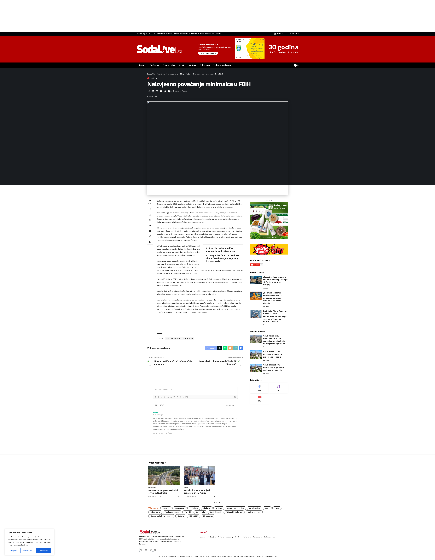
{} (183, 397)
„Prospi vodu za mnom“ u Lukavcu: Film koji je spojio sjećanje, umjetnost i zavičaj (275, 281)
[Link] (180, 396)
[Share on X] (153, 91)
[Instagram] (296, 33)
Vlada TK (206, 508)
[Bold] (155, 396)
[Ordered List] (167, 396)
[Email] (161, 91)
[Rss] (298, 33)
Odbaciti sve (27, 551)
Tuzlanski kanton (187, 338)
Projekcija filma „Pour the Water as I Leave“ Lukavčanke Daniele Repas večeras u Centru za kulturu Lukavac (275, 316)
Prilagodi (14, 551)
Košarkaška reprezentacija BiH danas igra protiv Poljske (197, 491)
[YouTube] (293, 33)
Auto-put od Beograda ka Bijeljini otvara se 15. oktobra (163, 491)
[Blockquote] (174, 396)
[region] (29, 542)
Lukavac (169, 33)
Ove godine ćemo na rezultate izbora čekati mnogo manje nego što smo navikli (222, 258)
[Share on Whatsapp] (157, 91)
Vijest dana (155, 512)
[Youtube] (259, 399)
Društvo (176, 33)
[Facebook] (291, 33)
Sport (186, 487)
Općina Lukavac (254, 512)
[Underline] (161, 396)
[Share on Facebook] (148, 91)
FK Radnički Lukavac (234, 512)
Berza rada (200, 512)
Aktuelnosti (161, 33)
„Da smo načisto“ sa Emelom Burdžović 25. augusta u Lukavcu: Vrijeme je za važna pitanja (273, 298)
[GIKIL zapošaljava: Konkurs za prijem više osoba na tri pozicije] (256, 368)
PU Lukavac (208, 516)
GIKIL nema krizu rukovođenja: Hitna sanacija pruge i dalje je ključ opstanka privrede (274, 340)
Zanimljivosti (215, 512)
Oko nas (208, 33)
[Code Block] (177, 396)
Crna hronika (216, 33)
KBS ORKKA (193, 516)
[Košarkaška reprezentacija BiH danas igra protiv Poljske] (199, 475)
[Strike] (164, 396)
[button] (278, 34)
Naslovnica (193, 33)
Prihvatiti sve (43, 551)
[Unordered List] (171, 396)
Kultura (265, 288)
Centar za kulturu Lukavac (161, 516)
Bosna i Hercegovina (173, 338)
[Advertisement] (68, 16)
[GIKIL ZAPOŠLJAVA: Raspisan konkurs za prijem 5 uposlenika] (256, 354)
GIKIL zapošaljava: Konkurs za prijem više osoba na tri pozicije (273, 367)
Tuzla (277, 508)
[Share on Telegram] (150, 225)
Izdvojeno (194, 508)
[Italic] (158, 396)
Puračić (188, 512)
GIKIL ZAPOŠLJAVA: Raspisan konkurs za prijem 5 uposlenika (272, 354)
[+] (186, 397)
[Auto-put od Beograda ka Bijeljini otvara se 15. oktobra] (164, 475)
